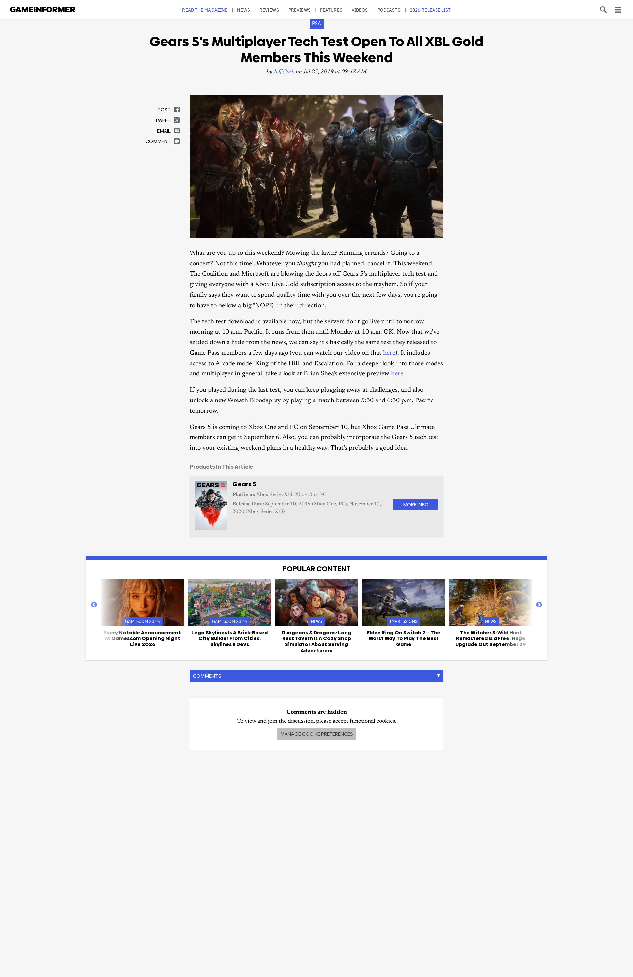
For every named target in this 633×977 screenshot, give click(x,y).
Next (539, 605)
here (389, 353)
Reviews (269, 10)
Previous (94, 605)
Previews (299, 10)
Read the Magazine (204, 10)
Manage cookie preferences (316, 733)
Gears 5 (244, 484)
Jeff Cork (284, 72)
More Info (416, 504)
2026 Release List (430, 10)
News (243, 10)
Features (331, 10)
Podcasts (388, 10)
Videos (360, 10)
